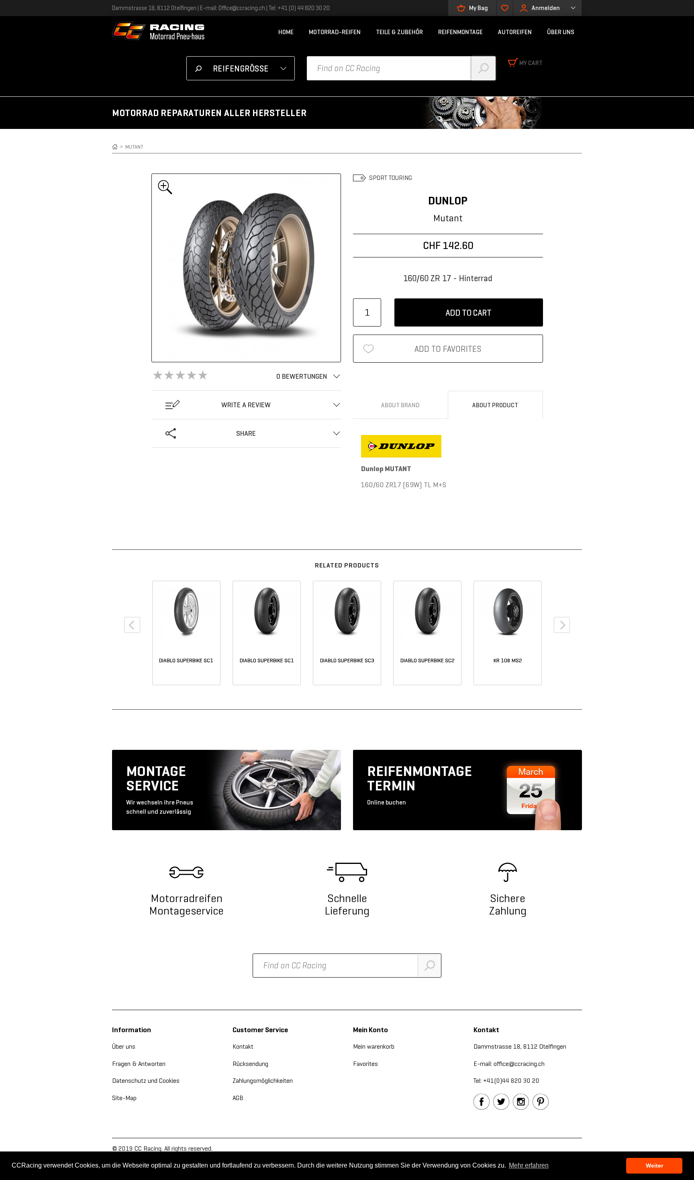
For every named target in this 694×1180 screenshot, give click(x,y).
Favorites (365, 1064)
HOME (286, 32)
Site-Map (124, 1098)
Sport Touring (390, 178)
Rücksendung (250, 1064)
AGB (238, 1098)
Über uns (123, 1046)
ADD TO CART (468, 313)
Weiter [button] (654, 1165)
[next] (562, 625)
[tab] (246, 376)
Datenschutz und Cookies (146, 1080)
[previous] (132, 625)
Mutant (134, 146)
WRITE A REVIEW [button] (246, 404)
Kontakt (243, 1046)
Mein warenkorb (373, 1046)
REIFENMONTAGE (460, 32)
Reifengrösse (241, 68)
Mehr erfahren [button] (529, 1165)
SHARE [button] (246, 433)
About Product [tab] (495, 405)
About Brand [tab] (400, 405)
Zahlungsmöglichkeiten (263, 1080)
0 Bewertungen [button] (301, 376)
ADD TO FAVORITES (448, 349)
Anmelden (546, 8)
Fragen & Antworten (138, 1064)
